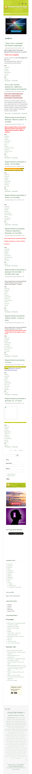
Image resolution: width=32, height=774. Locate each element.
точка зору (12, 749)
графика (6, 69)
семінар (19, 749)
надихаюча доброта (11, 736)
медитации (18, 758)
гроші (23, 747)
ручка (5, 293)
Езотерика (9, 565)
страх (12, 755)
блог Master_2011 (16, 113)
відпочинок (19, 733)
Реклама (11, 766)
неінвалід (8, 723)
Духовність (10, 567)
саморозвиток (11, 717)
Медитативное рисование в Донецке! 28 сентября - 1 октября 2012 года (15, 272)
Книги (8, 580)
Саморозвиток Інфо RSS (25, 3)
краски (5, 75)
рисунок (6, 216)
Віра (25, 747)
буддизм (23, 733)
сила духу (14, 726)
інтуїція (18, 753)
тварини (9, 719)
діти (15, 733)
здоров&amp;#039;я (11, 733)
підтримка (16, 735)
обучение (6, 70)
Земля (15, 753)
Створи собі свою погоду (13, 628)
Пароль (8, 468)
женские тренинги (18, 752)
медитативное (7, 72)
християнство (22, 738)
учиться (6, 152)
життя (14, 727)
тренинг (16, 739)
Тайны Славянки (21, 744)
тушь (5, 306)
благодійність (7, 735)
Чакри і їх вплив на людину (13, 675)
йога (25, 741)
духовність (19, 726)
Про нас (9, 629)
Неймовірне (10, 577)
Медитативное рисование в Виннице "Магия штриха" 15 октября (15, 120)
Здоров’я (9, 575)
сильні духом (21, 755)
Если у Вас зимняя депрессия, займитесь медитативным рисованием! (16, 87)
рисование (6, 67)
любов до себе (18, 736)
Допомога (18, 729)
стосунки (16, 721)
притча (20, 721)
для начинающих (8, 214)
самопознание (11, 741)
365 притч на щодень (12, 680)
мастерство (7, 219)
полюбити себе (24, 756)
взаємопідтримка (10, 753)
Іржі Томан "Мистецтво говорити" (15, 650)
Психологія (10, 564)
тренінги (13, 724)
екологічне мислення (11, 738)
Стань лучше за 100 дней (13, 643)
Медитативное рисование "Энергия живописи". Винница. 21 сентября (15, 231)
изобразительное (8, 151)
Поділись (9, 639)
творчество (7, 183)
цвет (21, 753)
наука (12, 723)
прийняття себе (18, 746)
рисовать (6, 146)
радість (6, 756)
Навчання (9, 574)
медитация (6, 174)
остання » (21, 450)
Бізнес (8, 569)
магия (5, 144)
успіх (13, 721)
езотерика (24, 752)
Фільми (9, 582)
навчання (8, 750)
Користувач (9, 463)
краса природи (13, 750)
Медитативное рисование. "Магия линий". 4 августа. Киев (15, 318)
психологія (8, 724)
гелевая (6, 305)
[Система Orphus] (16, 694)
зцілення (10, 727)
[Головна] (16, 8)
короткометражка (20, 750)
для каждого (7, 346)
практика (6, 374)
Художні (11, 583)
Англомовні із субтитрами (15, 587)
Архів (18, 764)
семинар (10, 732)
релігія (12, 735)
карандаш (6, 389)
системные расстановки (16, 730)
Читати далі (8, 81)
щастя (24, 721)
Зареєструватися (11, 474)
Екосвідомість (10, 572)
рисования (6, 149)
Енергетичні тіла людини (13, 626)
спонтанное (7, 351)
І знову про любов (11, 641)
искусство (6, 142)
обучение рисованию (9, 147)
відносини (24, 730)
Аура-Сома (7, 749)
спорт (13, 719)
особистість (13, 758)
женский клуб (11, 752)
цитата (23, 726)
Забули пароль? (11, 475)
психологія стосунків (12, 756)
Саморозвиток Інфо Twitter (22, 3)
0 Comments (15, 80)
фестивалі (18, 717)
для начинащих (8, 438)
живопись (6, 74)
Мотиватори (10, 570)
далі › (15, 450)
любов (21, 715)
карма (20, 747)
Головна (6, 17)
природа (18, 756)
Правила (9, 631)
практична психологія (22, 735)
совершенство (7, 218)
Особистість (10, 578)
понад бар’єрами (15, 712)
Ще (26, 759)
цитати (23, 717)
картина (6, 440)
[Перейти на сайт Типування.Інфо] (16, 524)
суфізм (16, 749)
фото (21, 729)
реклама (23, 723)
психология (24, 749)
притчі (17, 732)
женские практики (20, 727)
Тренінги (6, 79)
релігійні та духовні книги (19, 741)
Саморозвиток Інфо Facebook (19, 3)
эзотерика (17, 738)
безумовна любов (19, 724)
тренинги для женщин (10, 739)
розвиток (14, 732)
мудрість (16, 747)
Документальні (12, 585)
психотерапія (8, 729)
